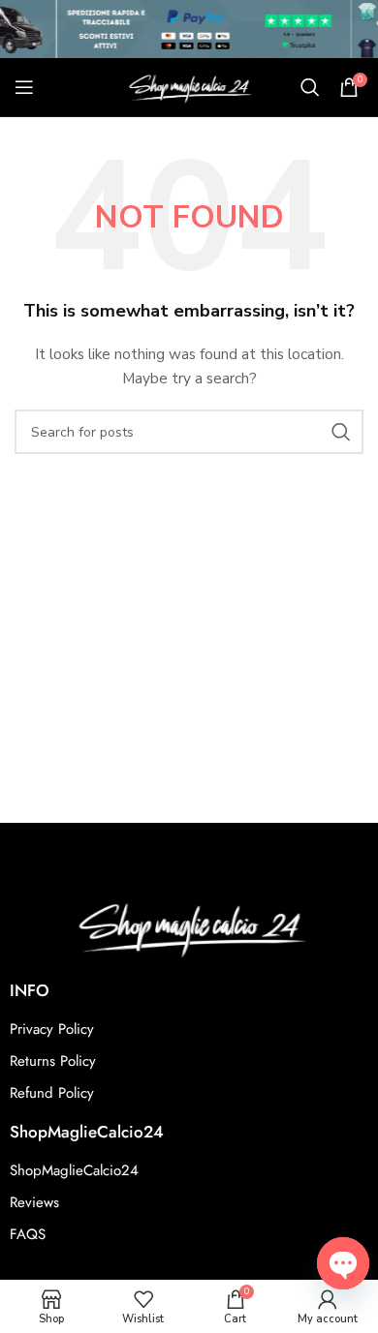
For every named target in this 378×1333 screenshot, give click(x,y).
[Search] (310, 87)
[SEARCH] (341, 431)
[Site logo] (189, 85)
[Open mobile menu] (24, 87)
